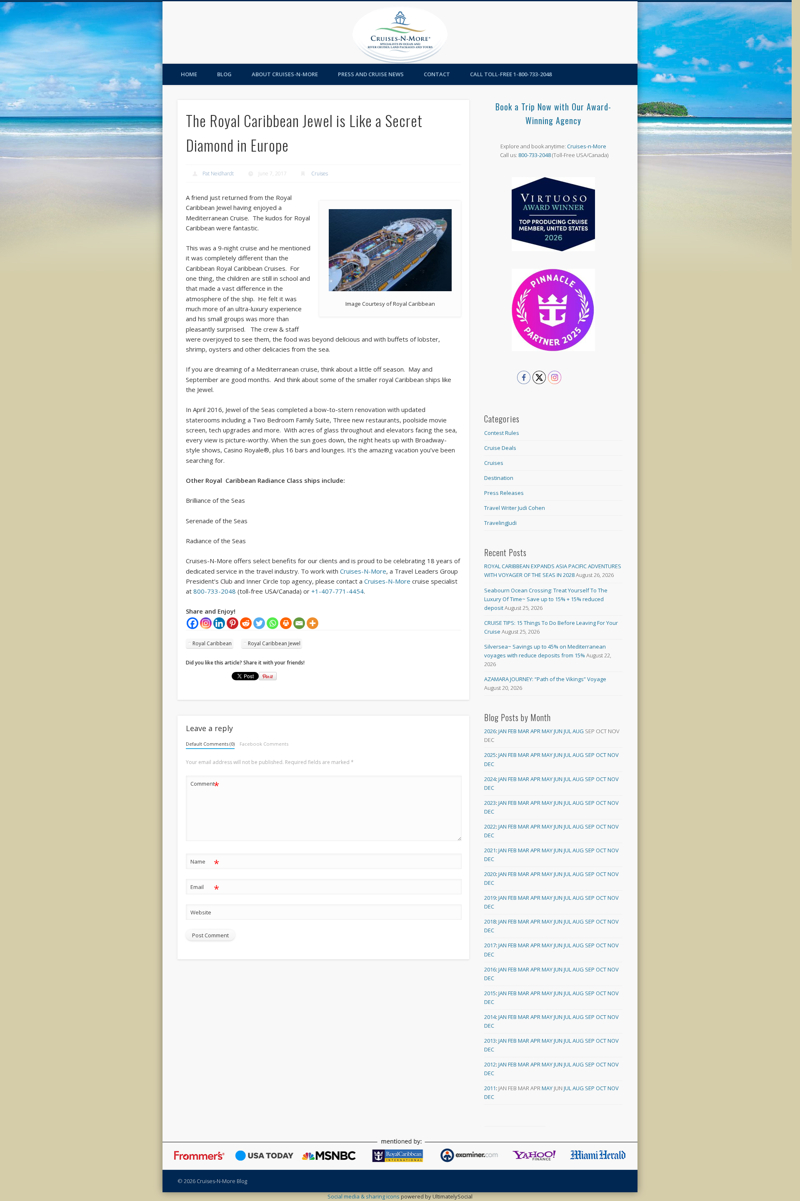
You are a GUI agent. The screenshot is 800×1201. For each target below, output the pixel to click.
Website (200, 912)
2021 (490, 850)
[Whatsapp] (272, 623)
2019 (490, 897)
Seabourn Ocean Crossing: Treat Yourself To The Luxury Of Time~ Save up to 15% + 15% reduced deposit (546, 599)
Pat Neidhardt (218, 173)
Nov (613, 755)
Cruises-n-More (586, 146)
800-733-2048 (214, 591)
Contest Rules (501, 433)
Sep (590, 755)
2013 (490, 1040)
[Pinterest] (232, 623)
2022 (490, 826)
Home (189, 74)
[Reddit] (246, 623)
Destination (498, 478)
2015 (490, 993)
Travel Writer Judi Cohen (514, 508)
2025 (490, 755)
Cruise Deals (500, 448)
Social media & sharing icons (364, 1196)
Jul (567, 731)
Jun (558, 731)
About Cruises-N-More (285, 74)
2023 (490, 802)
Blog (224, 74)
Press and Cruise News (371, 74)
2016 (490, 969)
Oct (601, 755)
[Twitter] (259, 623)
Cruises (319, 173)
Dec (489, 764)
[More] (312, 623)
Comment (204, 785)
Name (204, 862)
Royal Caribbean (212, 643)
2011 (490, 1088)
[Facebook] (192, 623)
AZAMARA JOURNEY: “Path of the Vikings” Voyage (545, 679)
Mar (523, 731)
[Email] (299, 623)
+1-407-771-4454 (337, 591)
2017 (490, 945)
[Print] (286, 623)
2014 (490, 1017)
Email (204, 888)
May (547, 731)
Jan (502, 731)
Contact (437, 74)
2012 (490, 1064)
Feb (512, 731)
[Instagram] (206, 623)
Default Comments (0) (210, 744)
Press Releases (504, 493)
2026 (490, 731)
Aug (578, 731)
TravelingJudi (500, 523)
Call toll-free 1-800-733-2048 (511, 74)
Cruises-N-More (363, 571)
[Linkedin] (219, 623)
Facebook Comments (264, 744)
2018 (490, 921)
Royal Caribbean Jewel (274, 643)
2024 (490, 779)
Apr (535, 731)
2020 (490, 874)
